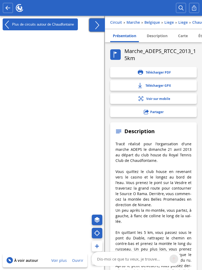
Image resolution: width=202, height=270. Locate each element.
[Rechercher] (181, 8)
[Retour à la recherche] (8, 8)
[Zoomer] (97, 246)
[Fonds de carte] (97, 220)
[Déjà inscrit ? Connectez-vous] (194, 8)
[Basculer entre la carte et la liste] (97, 25)
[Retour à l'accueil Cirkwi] (19, 8)
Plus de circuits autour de (42, 24)
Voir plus (59, 260)
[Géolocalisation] (97, 233)
